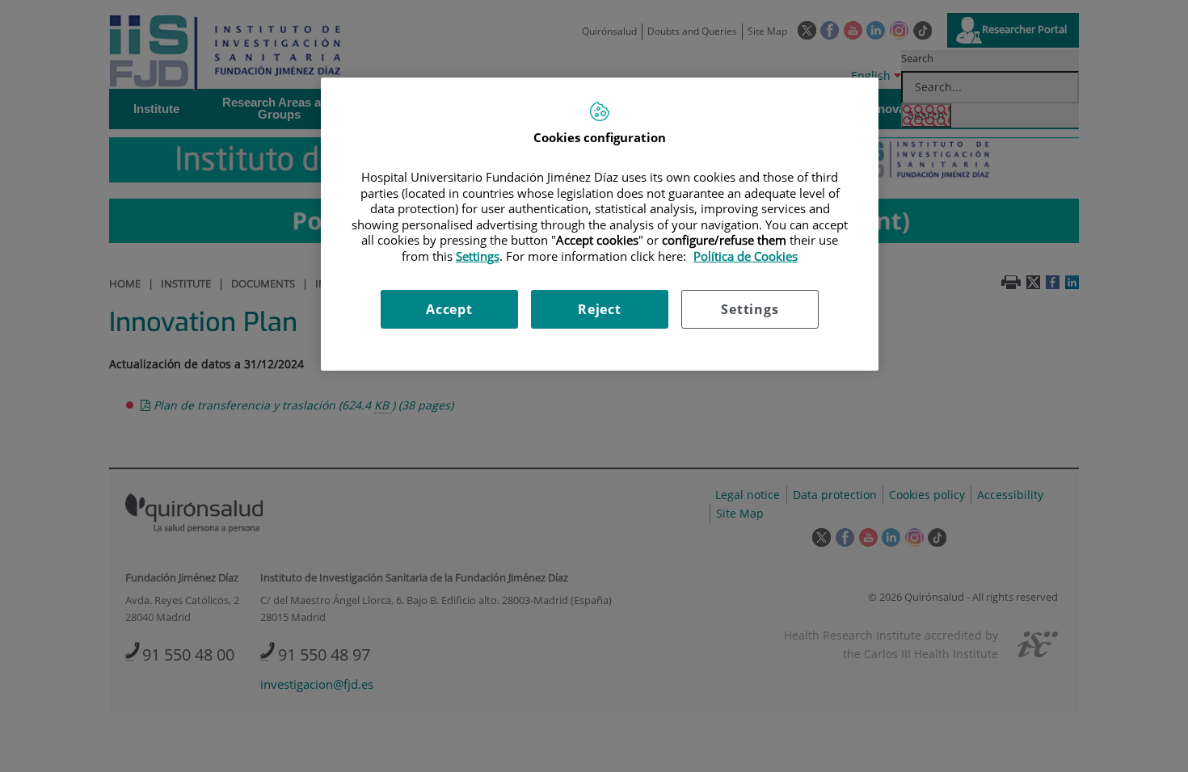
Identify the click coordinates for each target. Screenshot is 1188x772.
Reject (599, 309)
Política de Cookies (745, 256)
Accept (449, 309)
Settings (749, 309)
